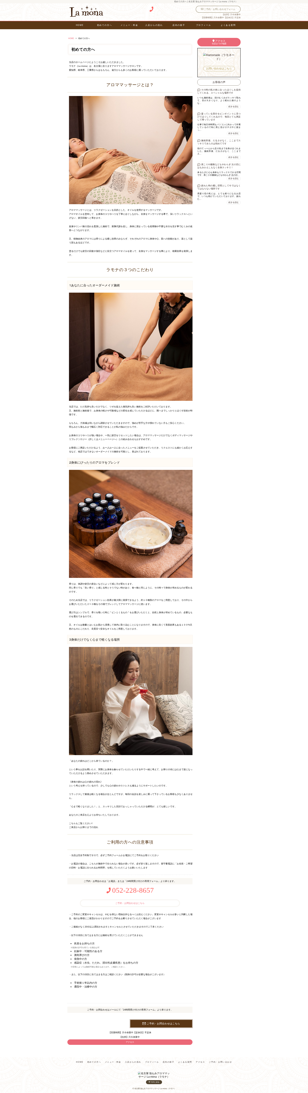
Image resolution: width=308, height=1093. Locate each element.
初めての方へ (104, 25)
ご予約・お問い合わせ (220, 1062)
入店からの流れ (154, 25)
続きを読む (233, 106)
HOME (80, 25)
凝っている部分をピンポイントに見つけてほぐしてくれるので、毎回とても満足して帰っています (219, 117)
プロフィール (203, 25)
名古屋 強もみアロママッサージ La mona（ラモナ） (155, 1088)
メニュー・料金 (129, 25)
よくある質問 (228, 25)
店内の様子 (178, 25)
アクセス (130, 1042)
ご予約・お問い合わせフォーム (219, 9)
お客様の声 (219, 82)
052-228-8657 (132, 890)
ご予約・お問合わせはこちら (130, 903)
